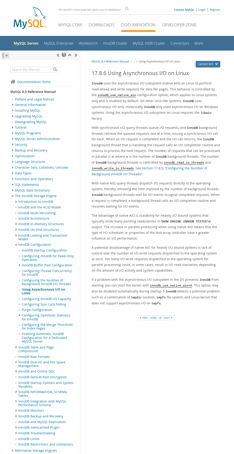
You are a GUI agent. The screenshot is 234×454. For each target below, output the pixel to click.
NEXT (167, 317)
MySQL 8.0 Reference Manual (110, 61)
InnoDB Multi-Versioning (37, 213)
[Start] (64, 55)
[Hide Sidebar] (5, 55)
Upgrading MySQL (29, 116)
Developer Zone (179, 24)
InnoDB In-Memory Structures (41, 224)
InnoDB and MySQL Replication (42, 422)
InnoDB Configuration (34, 245)
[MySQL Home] (29, 18)
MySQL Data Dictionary (32, 190)
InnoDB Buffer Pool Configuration (47, 265)
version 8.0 (205, 64)
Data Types (23, 173)
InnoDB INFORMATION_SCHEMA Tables (42, 394)
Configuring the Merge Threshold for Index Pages (47, 326)
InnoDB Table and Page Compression (36, 349)
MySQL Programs (28, 133)
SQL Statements (27, 185)
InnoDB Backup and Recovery (40, 416)
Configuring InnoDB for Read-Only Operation (48, 258)
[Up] (69, 55)
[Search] (55, 69)
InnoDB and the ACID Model (39, 207)
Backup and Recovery (31, 150)
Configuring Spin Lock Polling (44, 304)
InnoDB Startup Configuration (44, 250)
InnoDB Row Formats (34, 357)
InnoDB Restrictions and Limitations (45, 444)
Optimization (25, 156)
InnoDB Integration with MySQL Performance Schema (42, 403)
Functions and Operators (34, 179)
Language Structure (30, 162)
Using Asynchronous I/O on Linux (43, 291)
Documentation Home (34, 82)
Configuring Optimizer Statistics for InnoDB (46, 317)
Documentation (138, 24)
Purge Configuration (37, 310)
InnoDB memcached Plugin (39, 427)
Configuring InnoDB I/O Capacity (46, 299)
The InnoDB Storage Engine (36, 196)
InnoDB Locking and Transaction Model (42, 237)
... (134, 61)
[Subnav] (12, 105)
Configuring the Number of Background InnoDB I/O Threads (46, 282)
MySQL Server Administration (37, 139)
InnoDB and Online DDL (36, 371)
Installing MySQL (27, 110)
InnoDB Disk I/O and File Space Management (41, 364)
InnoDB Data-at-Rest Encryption (42, 377)
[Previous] (58, 55)
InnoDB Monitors (31, 410)
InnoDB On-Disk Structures (38, 230)
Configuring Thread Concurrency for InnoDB (47, 273)
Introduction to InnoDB (35, 202)
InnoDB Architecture (33, 218)
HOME (153, 317)
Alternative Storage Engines (36, 451)
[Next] (76, 55)
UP (160, 317)
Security (21, 145)
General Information (30, 105)
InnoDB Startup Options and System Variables (46, 385)
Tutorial (21, 127)
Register (215, 9)
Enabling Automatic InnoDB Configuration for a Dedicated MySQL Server (44, 337)
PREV (145, 317)
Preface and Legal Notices (34, 99)
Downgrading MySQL (31, 122)
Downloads (101, 24)
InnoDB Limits (29, 439)
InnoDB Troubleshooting (36, 433)
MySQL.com (70, 24)
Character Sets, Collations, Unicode (41, 167)
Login (202, 9)
